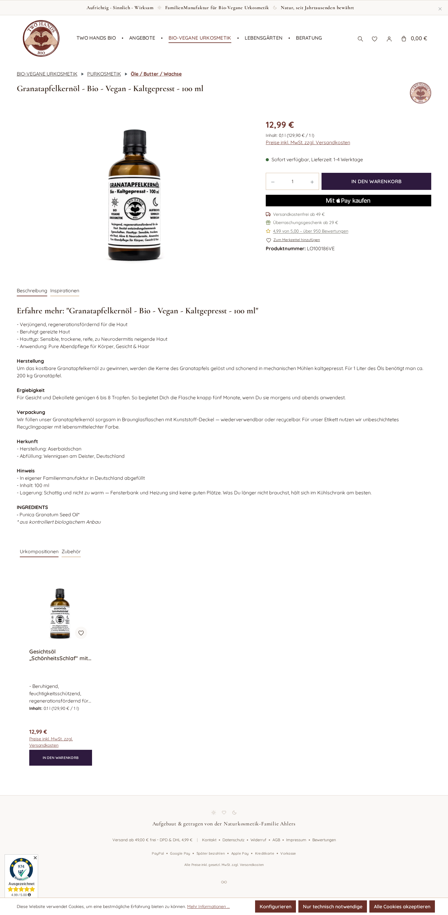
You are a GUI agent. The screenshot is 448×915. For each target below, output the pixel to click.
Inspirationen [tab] (64, 290)
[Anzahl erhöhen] (312, 181)
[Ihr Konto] (389, 38)
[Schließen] (440, 7)
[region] (135, 195)
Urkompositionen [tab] (39, 551)
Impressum (296, 839)
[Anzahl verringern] (273, 181)
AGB (276, 839)
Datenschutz (233, 839)
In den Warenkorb (376, 181)
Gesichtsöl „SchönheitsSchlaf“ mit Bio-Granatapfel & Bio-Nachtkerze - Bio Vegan (60, 655)
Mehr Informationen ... (208, 906)
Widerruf (258, 839)
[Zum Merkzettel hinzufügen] (81, 633)
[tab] (32, 290)
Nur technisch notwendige (332, 906)
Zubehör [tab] (71, 551)
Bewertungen (324, 839)
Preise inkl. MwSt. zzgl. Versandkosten (308, 142)
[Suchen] (360, 38)
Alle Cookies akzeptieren (402, 906)
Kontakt (209, 839)
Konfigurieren (275, 906)
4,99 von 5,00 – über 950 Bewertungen (310, 231)
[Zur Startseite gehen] (41, 38)
